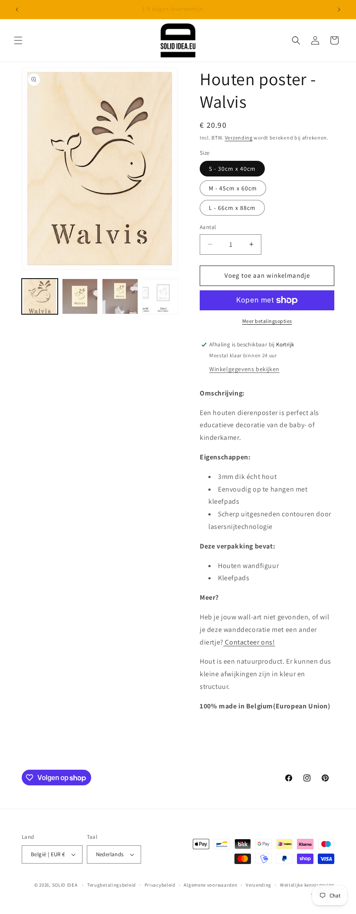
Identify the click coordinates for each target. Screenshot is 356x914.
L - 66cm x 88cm (232, 208)
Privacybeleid (160, 885)
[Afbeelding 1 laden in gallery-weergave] (40, 297)
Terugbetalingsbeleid (111, 885)
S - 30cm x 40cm (232, 169)
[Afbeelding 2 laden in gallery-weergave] (80, 297)
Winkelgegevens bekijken (244, 369)
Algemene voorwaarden (210, 885)
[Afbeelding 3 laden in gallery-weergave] (120, 297)
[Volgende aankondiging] (339, 9)
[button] (18, 40)
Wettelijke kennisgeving (307, 885)
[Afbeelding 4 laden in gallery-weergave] (160, 297)
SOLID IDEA (65, 885)
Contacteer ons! (249, 642)
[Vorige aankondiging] (16, 9)
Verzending (239, 137)
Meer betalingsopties (267, 321)
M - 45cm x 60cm (233, 188)
